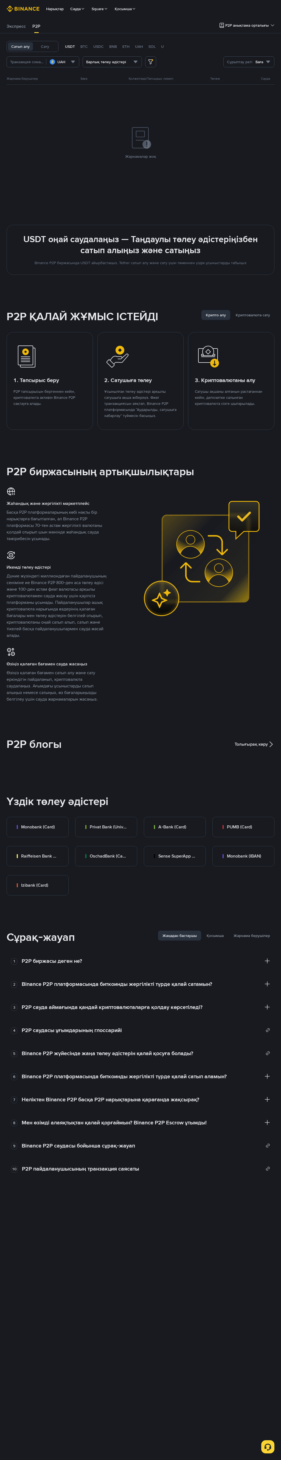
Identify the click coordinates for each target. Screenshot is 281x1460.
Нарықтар (55, 8)
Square (98, 8)
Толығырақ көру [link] (251, 744)
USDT (70, 46)
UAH (139, 46)
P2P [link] (36, 26)
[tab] (16, 26)
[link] (38, 827)
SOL (152, 46)
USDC (98, 46)
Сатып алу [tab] (20, 46)
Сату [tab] (45, 46)
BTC (84, 46)
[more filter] (150, 61)
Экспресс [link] (16, 26)
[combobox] (63, 62)
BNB (113, 46)
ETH (126, 46)
